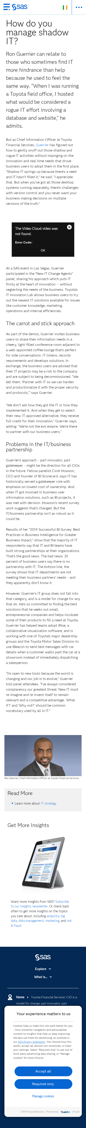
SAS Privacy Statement (31, 1041)
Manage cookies (43, 1096)
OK (43, 250)
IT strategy (48, 803)
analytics (53, 916)
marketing (52, 921)
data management (31, 921)
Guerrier (42, 145)
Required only (43, 1084)
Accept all (43, 1071)
